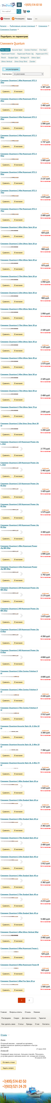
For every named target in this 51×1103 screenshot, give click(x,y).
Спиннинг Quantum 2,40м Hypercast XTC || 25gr (18, 118)
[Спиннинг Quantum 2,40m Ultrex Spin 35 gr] (9, 312)
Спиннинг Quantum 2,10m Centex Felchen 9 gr (19, 672)
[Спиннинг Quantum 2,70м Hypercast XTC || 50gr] (9, 159)
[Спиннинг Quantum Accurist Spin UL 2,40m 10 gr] (9, 749)
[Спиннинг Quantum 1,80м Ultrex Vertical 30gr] (9, 935)
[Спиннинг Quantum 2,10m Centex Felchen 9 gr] (9, 676)
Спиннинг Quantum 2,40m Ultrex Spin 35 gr (18, 309)
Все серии (5, 50)
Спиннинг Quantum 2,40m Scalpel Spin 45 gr (19, 876)
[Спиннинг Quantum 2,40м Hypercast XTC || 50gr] (9, 140)
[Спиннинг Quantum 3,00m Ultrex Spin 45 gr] (9, 361)
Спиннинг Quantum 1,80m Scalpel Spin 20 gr (19, 781)
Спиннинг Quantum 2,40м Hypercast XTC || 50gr (18, 136)
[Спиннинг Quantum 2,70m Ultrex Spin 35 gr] (9, 328)
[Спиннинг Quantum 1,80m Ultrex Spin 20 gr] (9, 230)
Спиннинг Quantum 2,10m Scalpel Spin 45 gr (19, 857)
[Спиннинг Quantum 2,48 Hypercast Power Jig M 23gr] (9, 530)
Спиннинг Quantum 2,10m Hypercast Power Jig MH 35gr (18, 568)
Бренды (29, 1024)
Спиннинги (42, 26)
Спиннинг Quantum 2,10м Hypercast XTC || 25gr (18, 100)
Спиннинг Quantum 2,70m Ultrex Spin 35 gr (18, 325)
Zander (32, 61)
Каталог (3, 26)
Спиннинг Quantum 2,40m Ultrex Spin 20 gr (18, 260)
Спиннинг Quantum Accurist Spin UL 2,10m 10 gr (19, 727)
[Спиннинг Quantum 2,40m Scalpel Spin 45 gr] (9, 879)
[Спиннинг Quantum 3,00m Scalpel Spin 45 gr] (9, 916)
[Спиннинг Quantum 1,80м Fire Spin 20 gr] (9, 984)
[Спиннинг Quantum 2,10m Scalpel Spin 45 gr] (9, 860)
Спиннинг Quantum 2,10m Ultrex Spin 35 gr (18, 293)
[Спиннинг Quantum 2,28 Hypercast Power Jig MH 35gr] (9, 593)
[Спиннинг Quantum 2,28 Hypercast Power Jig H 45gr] (9, 634)
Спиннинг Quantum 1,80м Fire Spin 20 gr (17, 981)
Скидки (16, 1018)
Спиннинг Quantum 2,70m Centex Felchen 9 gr (19, 709)
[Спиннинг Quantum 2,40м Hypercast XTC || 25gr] (9, 122)
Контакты (45, 1024)
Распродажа (19, 19)
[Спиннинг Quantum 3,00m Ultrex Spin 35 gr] (9, 345)
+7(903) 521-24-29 (14, 1086)
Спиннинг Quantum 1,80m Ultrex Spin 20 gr (18, 227)
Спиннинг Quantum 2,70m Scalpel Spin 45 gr (19, 894)
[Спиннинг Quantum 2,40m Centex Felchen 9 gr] (9, 695)
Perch (3, 58)
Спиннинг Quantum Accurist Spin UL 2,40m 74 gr (19, 764)
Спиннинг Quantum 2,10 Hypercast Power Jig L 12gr (19, 443)
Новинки (7, 19)
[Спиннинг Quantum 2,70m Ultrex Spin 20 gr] (9, 279)
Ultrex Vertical (6, 61)
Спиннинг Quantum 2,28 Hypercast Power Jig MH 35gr (19, 589)
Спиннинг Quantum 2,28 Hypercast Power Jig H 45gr (19, 630)
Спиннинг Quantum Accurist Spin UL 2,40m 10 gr (19, 745)
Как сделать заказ (8, 1024)
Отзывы (28, 1012)
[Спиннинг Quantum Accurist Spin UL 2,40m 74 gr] (9, 768)
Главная (4, 1012)
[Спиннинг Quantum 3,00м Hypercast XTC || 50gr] (9, 177)
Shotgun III (24, 58)
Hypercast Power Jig (25, 54)
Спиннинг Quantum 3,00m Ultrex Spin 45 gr (18, 358)
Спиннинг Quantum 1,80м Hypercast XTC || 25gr (18, 81)
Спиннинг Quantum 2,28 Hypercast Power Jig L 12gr (19, 464)
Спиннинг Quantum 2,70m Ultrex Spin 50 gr (18, 391)
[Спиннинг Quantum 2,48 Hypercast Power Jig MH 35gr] (9, 614)
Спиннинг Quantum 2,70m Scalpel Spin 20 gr (19, 838)
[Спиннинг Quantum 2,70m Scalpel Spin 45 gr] (9, 897)
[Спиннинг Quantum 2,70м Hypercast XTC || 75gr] (9, 214)
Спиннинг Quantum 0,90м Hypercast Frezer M (19, 965)
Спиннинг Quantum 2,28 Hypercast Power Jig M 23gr (19, 505)
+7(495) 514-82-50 (14, 1081)
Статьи (20, 1024)
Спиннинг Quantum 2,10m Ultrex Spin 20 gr (18, 244)
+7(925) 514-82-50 (33, 4)
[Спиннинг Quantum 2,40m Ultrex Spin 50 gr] (9, 377)
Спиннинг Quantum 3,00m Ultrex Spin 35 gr (18, 342)
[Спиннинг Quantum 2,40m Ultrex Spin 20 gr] (9, 263)
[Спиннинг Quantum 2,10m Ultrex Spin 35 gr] (9, 296)
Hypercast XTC (42, 54)
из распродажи (12, 69)
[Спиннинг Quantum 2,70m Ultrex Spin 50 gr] (9, 394)
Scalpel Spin (13, 58)
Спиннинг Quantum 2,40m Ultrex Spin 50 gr (18, 374)
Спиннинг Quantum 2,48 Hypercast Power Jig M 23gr (19, 526)
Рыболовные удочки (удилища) (22, 26)
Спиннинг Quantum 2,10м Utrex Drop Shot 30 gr (19, 424)
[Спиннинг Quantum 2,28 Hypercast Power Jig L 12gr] (9, 468)
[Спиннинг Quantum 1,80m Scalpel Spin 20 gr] (9, 784)
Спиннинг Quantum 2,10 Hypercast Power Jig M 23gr (19, 485)
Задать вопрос (8, 1068)
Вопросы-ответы (16, 1012)
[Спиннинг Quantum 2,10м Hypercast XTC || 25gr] (9, 104)
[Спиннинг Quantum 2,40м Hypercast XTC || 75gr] (9, 195)
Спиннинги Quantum (8, 29)
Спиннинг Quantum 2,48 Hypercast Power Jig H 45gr (19, 651)
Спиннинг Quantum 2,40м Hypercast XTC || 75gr (18, 191)
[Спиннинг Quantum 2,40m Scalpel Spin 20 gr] (9, 822)
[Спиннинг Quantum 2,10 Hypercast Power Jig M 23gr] (9, 489)
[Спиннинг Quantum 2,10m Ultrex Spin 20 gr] (9, 247)
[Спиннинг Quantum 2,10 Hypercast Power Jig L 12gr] (9, 447)
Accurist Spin (17, 50)
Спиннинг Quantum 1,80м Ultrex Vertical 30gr (19, 932)
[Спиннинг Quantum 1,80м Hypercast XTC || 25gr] (9, 85)
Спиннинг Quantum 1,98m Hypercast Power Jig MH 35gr (18, 547)
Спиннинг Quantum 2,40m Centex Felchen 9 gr (19, 691)
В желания (18, 91)
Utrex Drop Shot (20, 61)
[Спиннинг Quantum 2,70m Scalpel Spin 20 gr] (9, 841)
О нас (37, 1024)
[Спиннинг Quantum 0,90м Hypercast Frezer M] (9, 968)
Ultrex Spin (35, 58)
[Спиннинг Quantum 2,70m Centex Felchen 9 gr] (9, 713)
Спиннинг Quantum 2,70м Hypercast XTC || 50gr (18, 155)
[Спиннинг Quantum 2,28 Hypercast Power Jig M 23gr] (9, 509)
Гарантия (42, 1018)
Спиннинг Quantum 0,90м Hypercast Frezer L (19, 948)
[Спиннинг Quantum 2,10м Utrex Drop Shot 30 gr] (9, 428)
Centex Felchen (31, 50)
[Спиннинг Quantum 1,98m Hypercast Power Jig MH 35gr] (9, 551)
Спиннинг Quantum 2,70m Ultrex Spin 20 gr (18, 276)
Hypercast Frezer (8, 54)
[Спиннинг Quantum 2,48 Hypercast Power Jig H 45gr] (9, 655)
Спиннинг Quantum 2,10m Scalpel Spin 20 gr (19, 800)
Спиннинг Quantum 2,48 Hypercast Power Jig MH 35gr (19, 610)
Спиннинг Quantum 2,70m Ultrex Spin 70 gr (18, 407)
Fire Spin (43, 50)
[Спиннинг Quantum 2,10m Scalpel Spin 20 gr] (9, 803)
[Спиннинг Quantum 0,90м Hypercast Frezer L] (9, 951)
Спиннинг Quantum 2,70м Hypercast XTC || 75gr (18, 210)
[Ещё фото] (21, 448)
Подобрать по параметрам (14, 36)
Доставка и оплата (29, 1018)
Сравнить (6, 91)
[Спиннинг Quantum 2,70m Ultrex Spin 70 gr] (9, 410)
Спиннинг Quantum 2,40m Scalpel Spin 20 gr (19, 819)
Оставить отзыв (9, 1062)
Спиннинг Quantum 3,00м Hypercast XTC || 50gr (18, 173)
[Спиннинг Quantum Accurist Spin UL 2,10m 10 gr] (9, 731)
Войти (29, 19)
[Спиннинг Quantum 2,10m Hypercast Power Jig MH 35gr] (9, 572)
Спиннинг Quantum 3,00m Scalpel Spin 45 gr (19, 913)
